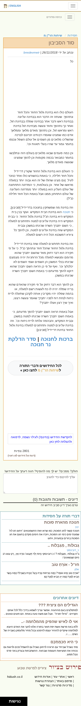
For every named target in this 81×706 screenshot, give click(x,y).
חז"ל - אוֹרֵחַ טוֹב (65, 564)
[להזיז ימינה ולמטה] (6, 702)
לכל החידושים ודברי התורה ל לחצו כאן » (40, 368)
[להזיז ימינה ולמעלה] (6, 700)
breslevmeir (32, 52)
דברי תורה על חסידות (61, 516)
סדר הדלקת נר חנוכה (29, 341)
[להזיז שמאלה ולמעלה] (3, 700)
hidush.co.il (14, 676)
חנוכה (66, 212)
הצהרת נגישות (44, 681)
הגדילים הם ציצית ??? (58, 605)
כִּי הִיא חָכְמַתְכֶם (64, 642)
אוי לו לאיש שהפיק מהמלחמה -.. (49, 621)
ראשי (70, 676)
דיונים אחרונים (65, 598)
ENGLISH (15, 5)
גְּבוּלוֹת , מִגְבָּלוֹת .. (63, 545)
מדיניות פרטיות (62, 685)
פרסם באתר (64, 681)
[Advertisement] (37, 82)
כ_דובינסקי (73, 550)
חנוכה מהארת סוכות (61, 522)
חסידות (72, 35)
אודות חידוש (43, 676)
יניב (77, 527)
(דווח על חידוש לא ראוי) (21, 455)
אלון (77, 569)
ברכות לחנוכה (57, 339)
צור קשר (44, 685)
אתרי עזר (59, 676)
